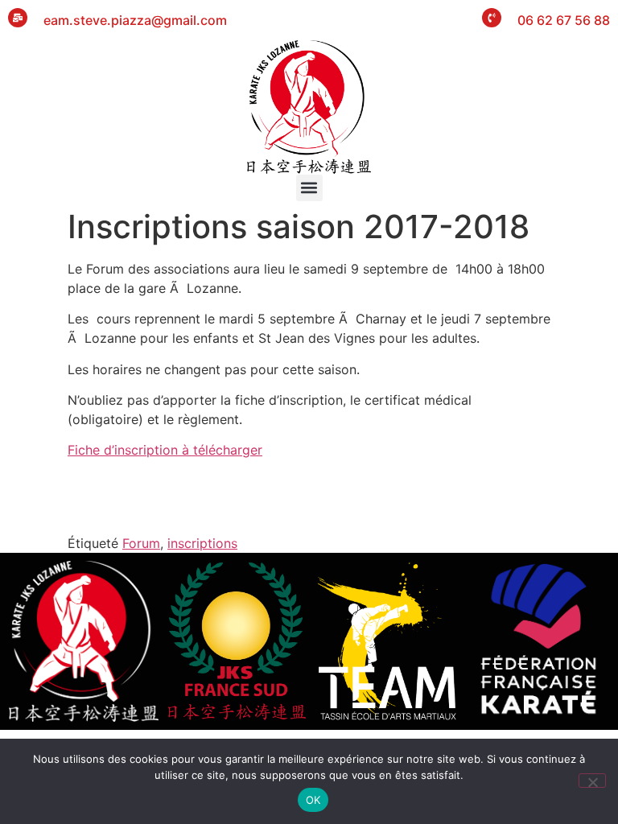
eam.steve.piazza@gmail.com (135, 20)
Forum (141, 543)
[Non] (592, 780)
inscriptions (202, 543)
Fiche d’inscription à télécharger (165, 450)
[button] (309, 188)
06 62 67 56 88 (563, 20)
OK (313, 799)
